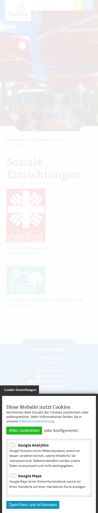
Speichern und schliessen (33, 504)
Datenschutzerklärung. (37, 421)
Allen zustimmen (24, 430)
